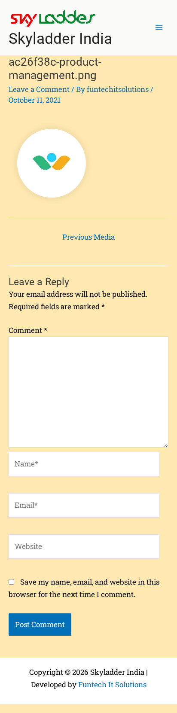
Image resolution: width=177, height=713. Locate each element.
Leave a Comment (39, 89)
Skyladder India (60, 39)
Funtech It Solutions (112, 684)
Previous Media (88, 237)
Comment (28, 330)
